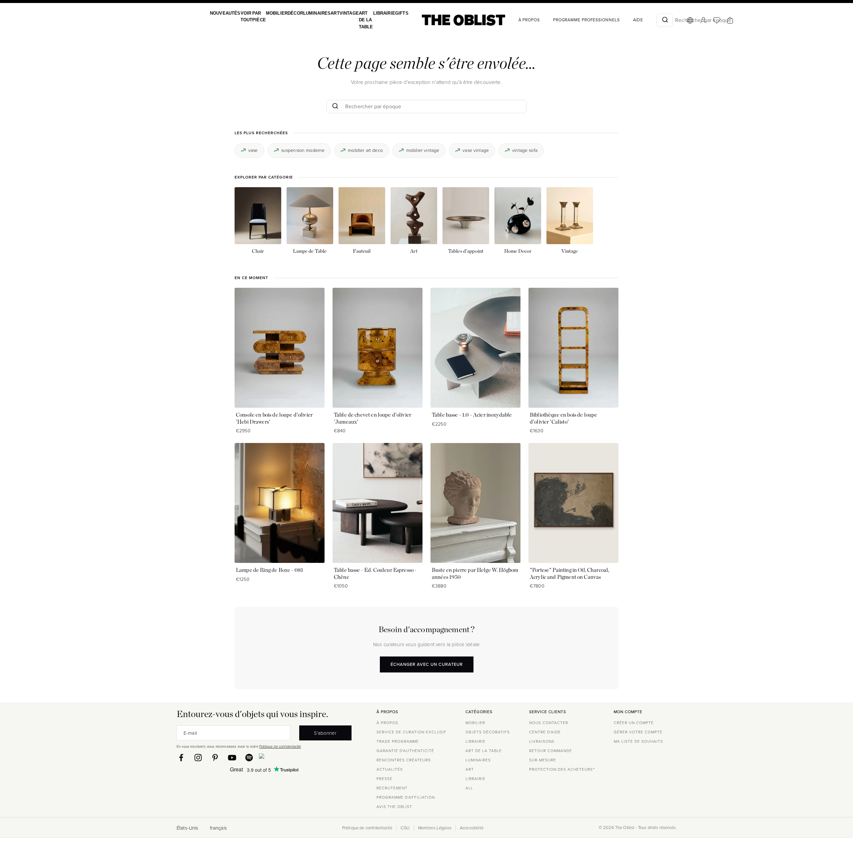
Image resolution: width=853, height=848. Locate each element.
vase (253, 150)
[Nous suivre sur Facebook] (181, 757)
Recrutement (392, 788)
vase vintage (475, 150)
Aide (622, 20)
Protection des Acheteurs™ (562, 769)
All (469, 788)
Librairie (371, 13)
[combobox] (649, 20)
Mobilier (272, 13)
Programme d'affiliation (406, 797)
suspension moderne (303, 150)
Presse (385, 779)
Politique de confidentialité (280, 746)
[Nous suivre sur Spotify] (249, 757)
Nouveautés (224, 13)
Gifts (387, 13)
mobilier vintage (422, 150)
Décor (289, 13)
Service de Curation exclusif (411, 732)
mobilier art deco (365, 150)
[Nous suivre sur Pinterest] (215, 757)
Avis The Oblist (394, 807)
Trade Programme (398, 741)
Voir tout (244, 16)
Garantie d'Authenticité (405, 751)
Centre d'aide (545, 732)
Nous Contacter (548, 723)
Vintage (339, 13)
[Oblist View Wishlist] (701, 20)
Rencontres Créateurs (404, 760)
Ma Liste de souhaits (638, 741)
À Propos (513, 20)
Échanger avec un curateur (427, 664)
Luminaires (309, 13)
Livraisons (541, 741)
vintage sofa (524, 150)
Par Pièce (256, 16)
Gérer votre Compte (638, 732)
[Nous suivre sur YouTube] (232, 757)
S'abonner (325, 733)
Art (326, 13)
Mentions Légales (434, 828)
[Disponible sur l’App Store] (290, 757)
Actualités (390, 769)
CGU (405, 828)
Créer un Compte (634, 723)
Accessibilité (471, 828)
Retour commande (550, 751)
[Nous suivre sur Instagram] (198, 757)
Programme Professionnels (570, 20)
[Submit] (649, 20)
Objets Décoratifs (487, 732)
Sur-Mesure (542, 760)
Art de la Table (354, 20)
